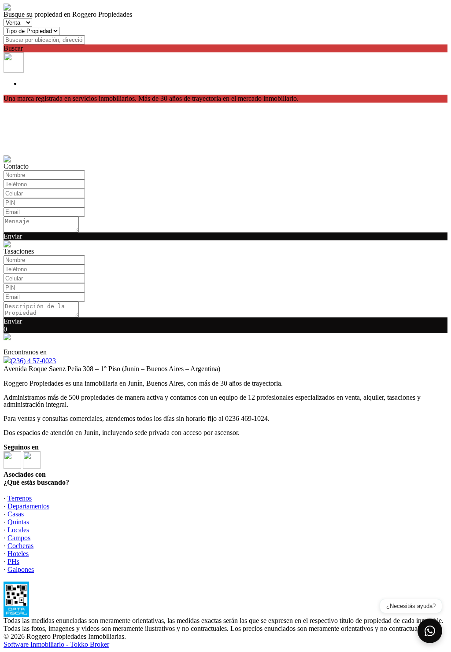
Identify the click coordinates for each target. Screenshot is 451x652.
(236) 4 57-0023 (33, 361)
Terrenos (19, 498)
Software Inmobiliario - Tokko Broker (56, 644)
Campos (18, 537)
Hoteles (18, 553)
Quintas (18, 522)
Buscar (13, 48)
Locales (18, 530)
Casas (15, 514)
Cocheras (20, 545)
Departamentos (28, 506)
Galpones (20, 569)
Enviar (13, 236)
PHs (13, 561)
